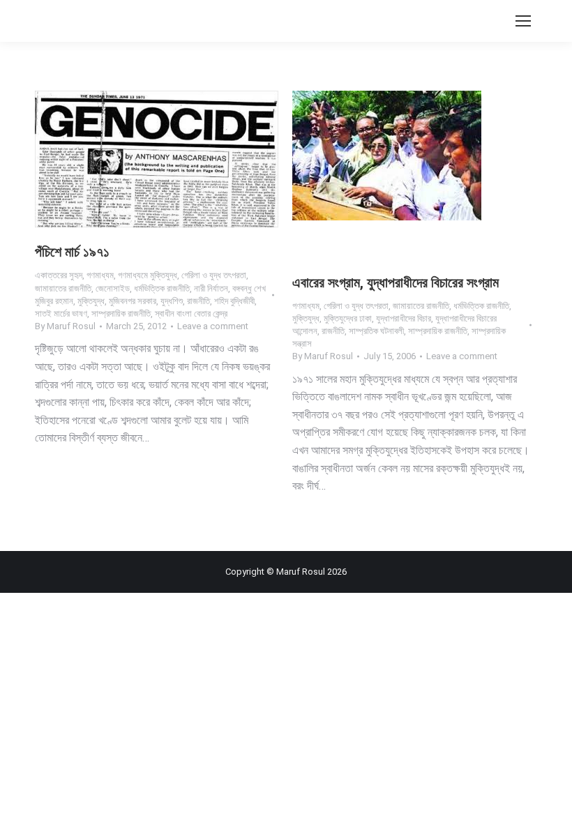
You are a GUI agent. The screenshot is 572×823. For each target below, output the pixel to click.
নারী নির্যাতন (211, 288)
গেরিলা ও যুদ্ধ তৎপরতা (213, 275)
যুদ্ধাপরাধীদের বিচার (403, 318)
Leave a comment (212, 326)
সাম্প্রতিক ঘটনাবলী (376, 331)
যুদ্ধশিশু (171, 301)
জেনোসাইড (113, 288)
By (65, 326)
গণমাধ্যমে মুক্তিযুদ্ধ (147, 275)
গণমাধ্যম (100, 275)
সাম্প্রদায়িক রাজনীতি (121, 313)
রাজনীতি (198, 301)
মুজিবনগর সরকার (132, 301)
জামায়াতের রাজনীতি (63, 288)
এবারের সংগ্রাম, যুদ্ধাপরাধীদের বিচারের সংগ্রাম (395, 282)
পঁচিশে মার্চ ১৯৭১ (72, 251)
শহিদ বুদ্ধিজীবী (234, 301)
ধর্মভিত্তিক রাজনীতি (162, 288)
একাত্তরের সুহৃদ (58, 275)
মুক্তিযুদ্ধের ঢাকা (348, 318)
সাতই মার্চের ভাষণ (61, 313)
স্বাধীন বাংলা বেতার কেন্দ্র (191, 313)
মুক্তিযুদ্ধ (91, 301)
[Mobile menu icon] (523, 21)
